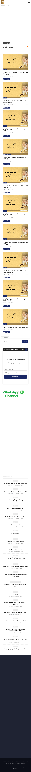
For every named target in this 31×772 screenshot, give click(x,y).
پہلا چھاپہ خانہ (15, 594)
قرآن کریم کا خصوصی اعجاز (15, 549)
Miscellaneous (24, 761)
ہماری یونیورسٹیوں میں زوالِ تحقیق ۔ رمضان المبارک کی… (15, 585)
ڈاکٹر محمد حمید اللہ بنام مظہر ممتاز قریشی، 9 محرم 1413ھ (15, 243)
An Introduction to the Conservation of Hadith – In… (15, 603)
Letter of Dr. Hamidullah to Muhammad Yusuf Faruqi (15, 575)
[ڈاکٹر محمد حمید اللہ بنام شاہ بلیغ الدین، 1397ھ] (15, 317)
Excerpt (15, 591)
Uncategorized (6, 154)
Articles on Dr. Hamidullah (16, 582)
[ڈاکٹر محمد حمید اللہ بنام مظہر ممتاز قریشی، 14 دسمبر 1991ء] (15, 288)
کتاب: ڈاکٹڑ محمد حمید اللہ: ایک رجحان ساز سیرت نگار (15, 649)
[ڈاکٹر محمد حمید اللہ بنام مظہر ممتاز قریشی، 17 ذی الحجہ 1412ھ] (15, 260)
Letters (5, 69)
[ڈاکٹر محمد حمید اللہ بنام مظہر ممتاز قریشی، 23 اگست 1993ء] (15, 90)
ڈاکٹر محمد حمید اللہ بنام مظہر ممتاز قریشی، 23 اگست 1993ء (15, 101)
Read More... (6, 79)
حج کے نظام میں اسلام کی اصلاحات (15, 500)
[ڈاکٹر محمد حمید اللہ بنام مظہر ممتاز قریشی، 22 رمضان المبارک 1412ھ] (15, 147)
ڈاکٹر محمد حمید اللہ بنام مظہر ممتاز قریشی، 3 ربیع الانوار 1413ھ (15, 186)
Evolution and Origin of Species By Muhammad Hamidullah (15, 630)
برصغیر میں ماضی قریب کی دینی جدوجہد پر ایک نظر (15, 491)
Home (4, 761)
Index (8, 761)
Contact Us (13, 763)
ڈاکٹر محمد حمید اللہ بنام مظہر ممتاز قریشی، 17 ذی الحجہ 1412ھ (15, 271)
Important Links (21, 763)
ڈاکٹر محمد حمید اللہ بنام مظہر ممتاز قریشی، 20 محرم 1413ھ (15, 215)
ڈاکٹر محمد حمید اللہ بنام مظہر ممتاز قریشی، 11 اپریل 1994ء (15, 73)
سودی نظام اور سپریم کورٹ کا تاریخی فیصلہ (15, 558)
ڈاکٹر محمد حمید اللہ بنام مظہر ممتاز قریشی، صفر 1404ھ (15, 130)
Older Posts (5, 337)
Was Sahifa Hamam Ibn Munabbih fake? (15, 612)
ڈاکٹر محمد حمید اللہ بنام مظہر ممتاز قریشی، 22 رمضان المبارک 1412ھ (15, 158)
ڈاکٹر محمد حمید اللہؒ (15, 525)
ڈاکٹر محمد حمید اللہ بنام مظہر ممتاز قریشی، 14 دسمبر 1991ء (15, 299)
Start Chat (15, 377)
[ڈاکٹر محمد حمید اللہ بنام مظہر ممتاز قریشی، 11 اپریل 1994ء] (15, 62)
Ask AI (7, 763)
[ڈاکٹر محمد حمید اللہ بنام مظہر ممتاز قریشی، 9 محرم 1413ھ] (15, 232)
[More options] (26, 349)
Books (15, 600)
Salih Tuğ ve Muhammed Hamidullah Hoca (15, 566)
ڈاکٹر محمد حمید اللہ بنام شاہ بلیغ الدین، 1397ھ (15, 327)
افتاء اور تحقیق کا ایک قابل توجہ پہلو (15, 508)
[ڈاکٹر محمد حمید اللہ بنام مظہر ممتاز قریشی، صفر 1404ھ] (15, 118)
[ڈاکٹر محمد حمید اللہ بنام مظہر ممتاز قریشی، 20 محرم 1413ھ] (15, 203)
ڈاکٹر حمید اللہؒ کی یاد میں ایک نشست (15, 541)
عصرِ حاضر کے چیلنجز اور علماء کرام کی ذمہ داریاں (15, 483)
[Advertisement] (15, 22)
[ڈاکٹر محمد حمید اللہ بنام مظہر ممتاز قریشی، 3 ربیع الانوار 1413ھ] (15, 175)
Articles (15, 480)
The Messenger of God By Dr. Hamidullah (15, 621)
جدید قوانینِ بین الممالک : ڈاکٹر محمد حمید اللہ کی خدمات (15, 639)
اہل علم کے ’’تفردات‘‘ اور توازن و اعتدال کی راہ (15, 516)
